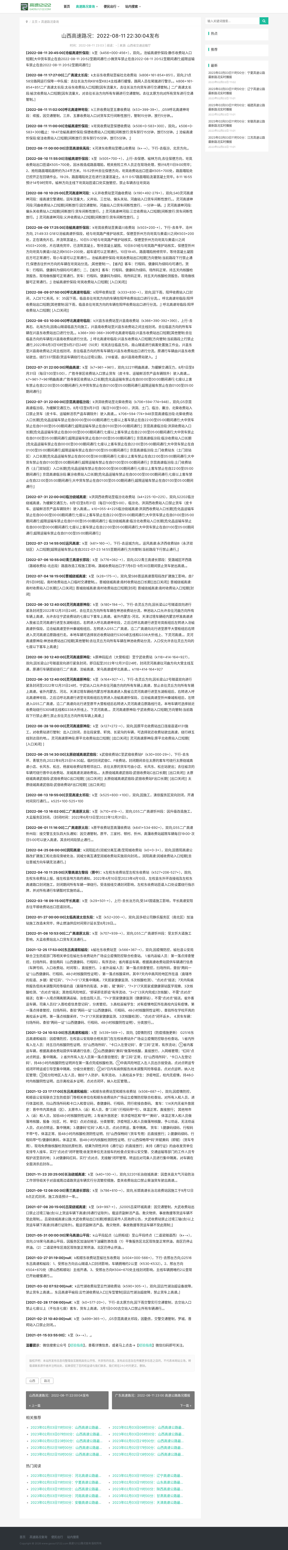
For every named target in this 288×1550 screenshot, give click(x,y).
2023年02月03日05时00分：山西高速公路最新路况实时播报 (149, 1434)
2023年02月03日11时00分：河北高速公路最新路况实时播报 (67, 1475)
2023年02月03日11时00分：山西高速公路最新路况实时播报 (67, 1427)
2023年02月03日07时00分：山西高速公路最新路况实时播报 (67, 1434)
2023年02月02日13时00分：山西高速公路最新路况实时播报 (149, 1454)
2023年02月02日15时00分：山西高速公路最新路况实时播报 (67, 1454)
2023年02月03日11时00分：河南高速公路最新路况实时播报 (67, 1496)
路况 (47, 1380)
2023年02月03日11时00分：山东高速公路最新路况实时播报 (149, 1482)
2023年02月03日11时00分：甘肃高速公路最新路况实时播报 (149, 1496)
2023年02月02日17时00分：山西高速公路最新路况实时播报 (149, 1448)
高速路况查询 (85, 6)
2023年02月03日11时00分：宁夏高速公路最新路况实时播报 (67, 1482)
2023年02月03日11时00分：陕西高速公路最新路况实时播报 (149, 1489)
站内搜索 (131, 6)
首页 (67, 6)
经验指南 (76, 1345)
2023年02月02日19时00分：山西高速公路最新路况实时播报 (67, 1448)
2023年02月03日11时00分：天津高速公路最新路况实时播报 (149, 1502)
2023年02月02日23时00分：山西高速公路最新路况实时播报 (67, 1441)
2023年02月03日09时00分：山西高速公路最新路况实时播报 (149, 1427)
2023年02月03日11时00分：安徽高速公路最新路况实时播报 (67, 1502)
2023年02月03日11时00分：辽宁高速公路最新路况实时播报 (149, 1475)
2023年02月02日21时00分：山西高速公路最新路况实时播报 (149, 1441)
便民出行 (110, 6)
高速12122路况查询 (80, 1543)
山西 (32, 1380)
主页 (35, 21)
